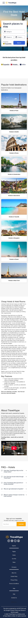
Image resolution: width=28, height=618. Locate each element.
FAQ (14, 594)
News (14, 562)
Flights (14, 551)
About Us (14, 573)
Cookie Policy (14, 576)
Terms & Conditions (14, 583)
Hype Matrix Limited (9, 616)
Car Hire (14, 558)
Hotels (14, 555)
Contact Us (14, 598)
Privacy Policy (14, 580)
